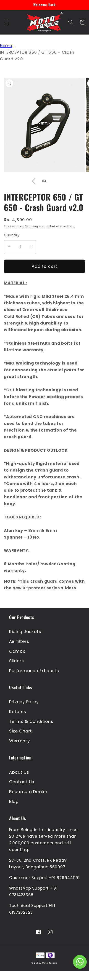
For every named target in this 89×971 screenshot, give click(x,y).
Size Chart (20, 731)
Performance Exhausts (34, 670)
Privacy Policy (24, 702)
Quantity (12, 235)
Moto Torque (50, 962)
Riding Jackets (25, 631)
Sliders (16, 661)
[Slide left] (34, 181)
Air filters (19, 641)
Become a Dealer (28, 791)
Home (6, 45)
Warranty (19, 741)
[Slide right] (55, 181)
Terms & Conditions (31, 721)
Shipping (31, 226)
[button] (6, 22)
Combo (17, 651)
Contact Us (21, 782)
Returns (17, 711)
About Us (19, 772)
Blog (14, 801)
